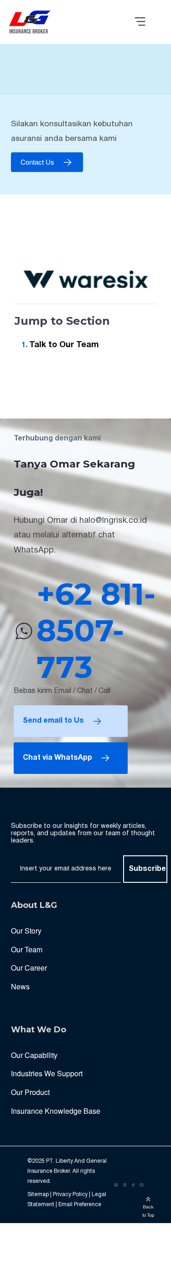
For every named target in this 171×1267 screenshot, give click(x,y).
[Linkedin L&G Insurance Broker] (116, 1185)
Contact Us (37, 162)
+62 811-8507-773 (95, 630)
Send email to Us (53, 721)
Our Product (30, 1092)
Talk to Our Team (64, 345)
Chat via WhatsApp (57, 758)
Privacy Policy (70, 1194)
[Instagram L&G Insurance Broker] (125, 1185)
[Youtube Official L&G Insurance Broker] (142, 1185)
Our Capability (34, 1055)
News (20, 986)
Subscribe (147, 869)
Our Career (29, 967)
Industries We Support (47, 1073)
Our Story (26, 930)
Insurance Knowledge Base (55, 1111)
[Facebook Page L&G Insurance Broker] (133, 1185)
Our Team (26, 949)
